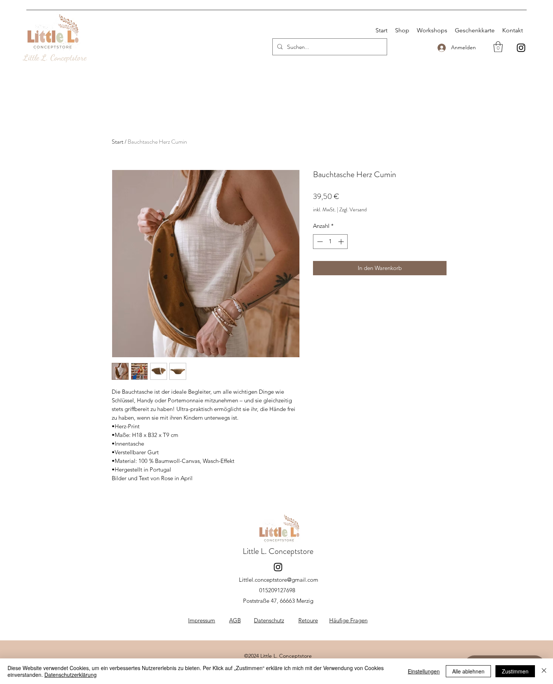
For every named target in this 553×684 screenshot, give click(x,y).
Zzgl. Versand (353, 209)
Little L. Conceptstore (55, 57)
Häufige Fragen (348, 620)
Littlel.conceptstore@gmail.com (278, 579)
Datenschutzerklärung (70, 674)
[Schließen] (543, 671)
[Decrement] (319, 242)
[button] (498, 46)
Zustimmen (515, 671)
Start (117, 141)
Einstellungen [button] (424, 671)
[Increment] (342, 242)
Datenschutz (269, 620)
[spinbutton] (330, 242)
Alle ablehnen (468, 671)
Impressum (201, 620)
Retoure (308, 620)
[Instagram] (521, 47)
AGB (235, 620)
